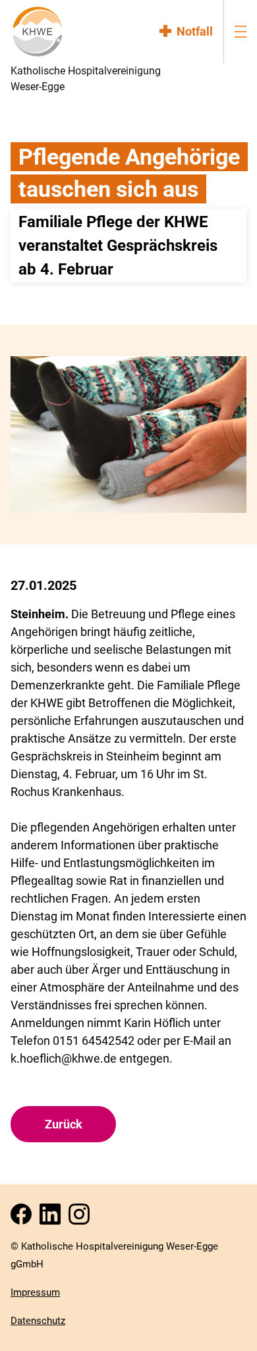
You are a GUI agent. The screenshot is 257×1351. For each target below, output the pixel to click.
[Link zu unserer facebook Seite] (24, 1218)
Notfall (195, 31)
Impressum (35, 1292)
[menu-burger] (240, 31)
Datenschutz (38, 1321)
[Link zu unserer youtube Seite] (53, 1218)
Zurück (63, 1124)
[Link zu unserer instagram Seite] (82, 1218)
